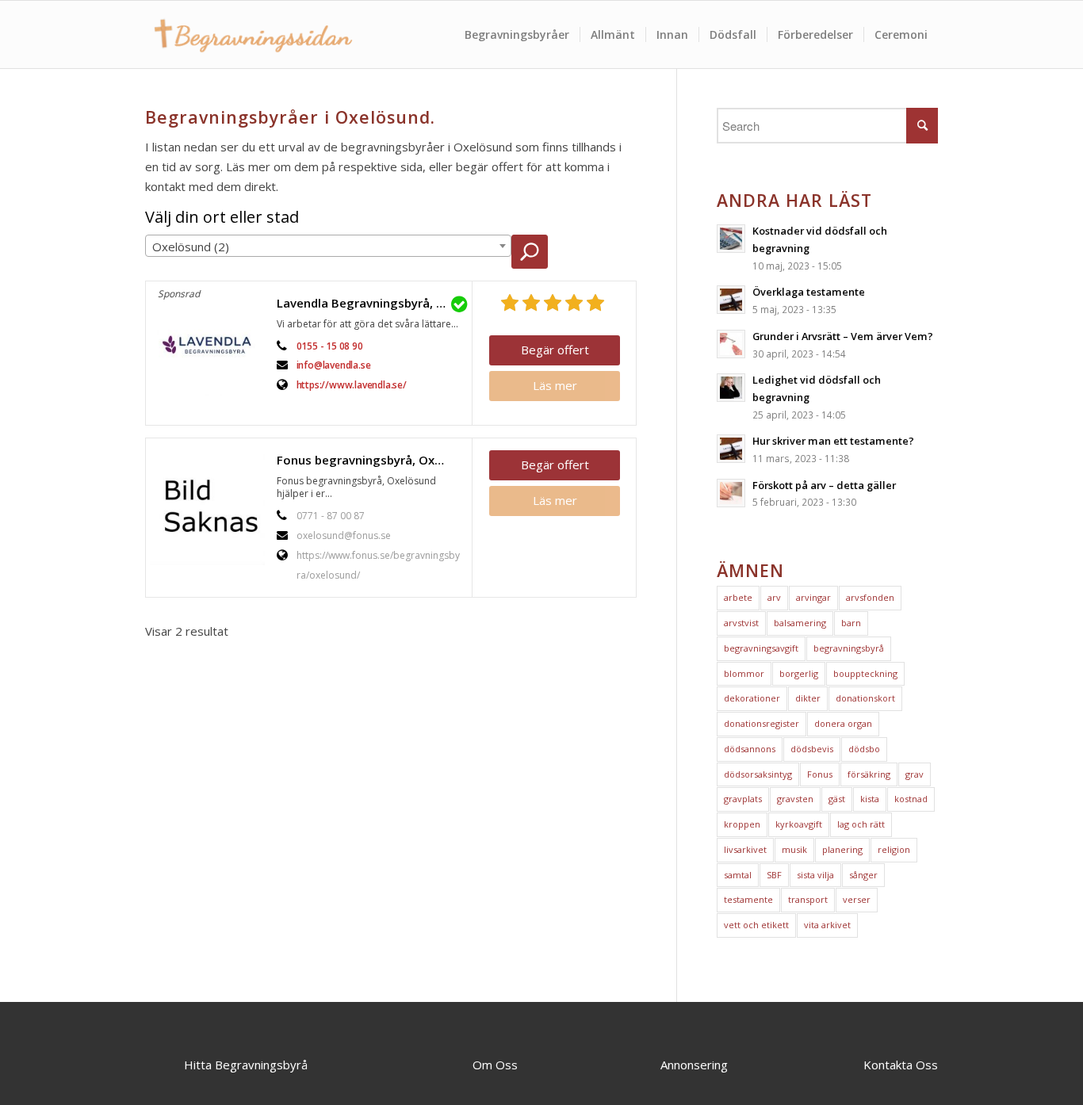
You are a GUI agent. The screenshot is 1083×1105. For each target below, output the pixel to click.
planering (842, 849)
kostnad (911, 799)
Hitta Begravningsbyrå (246, 1064)
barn (851, 623)
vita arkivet (827, 925)
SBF (774, 875)
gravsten (795, 799)
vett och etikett (756, 925)
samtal (738, 875)
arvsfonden (870, 597)
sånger (863, 875)
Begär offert (555, 350)
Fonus (819, 774)
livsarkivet (745, 849)
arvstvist (741, 623)
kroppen (742, 824)
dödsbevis (811, 749)
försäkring (869, 774)
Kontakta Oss (900, 1064)
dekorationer (752, 698)
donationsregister (761, 723)
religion (894, 849)
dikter (808, 698)
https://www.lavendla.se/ (352, 385)
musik (794, 849)
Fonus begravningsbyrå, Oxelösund (370, 460)
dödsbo (864, 749)
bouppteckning (865, 673)
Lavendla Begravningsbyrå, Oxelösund (370, 303)
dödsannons (749, 749)
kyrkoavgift (798, 824)
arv (774, 597)
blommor (744, 673)
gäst (837, 799)
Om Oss (495, 1064)
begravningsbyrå (848, 648)
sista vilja (815, 875)
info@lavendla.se (334, 365)
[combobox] (328, 246)
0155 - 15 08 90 (330, 346)
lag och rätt (861, 824)
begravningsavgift (761, 648)
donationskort (865, 698)
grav (914, 774)
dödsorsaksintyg (758, 774)
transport (808, 899)
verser (857, 899)
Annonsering (694, 1064)
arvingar (813, 597)
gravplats (743, 799)
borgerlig (798, 673)
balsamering (800, 623)
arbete (738, 597)
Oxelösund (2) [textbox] (190, 246)
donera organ (843, 723)
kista (869, 799)
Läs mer (555, 385)
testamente (748, 899)
